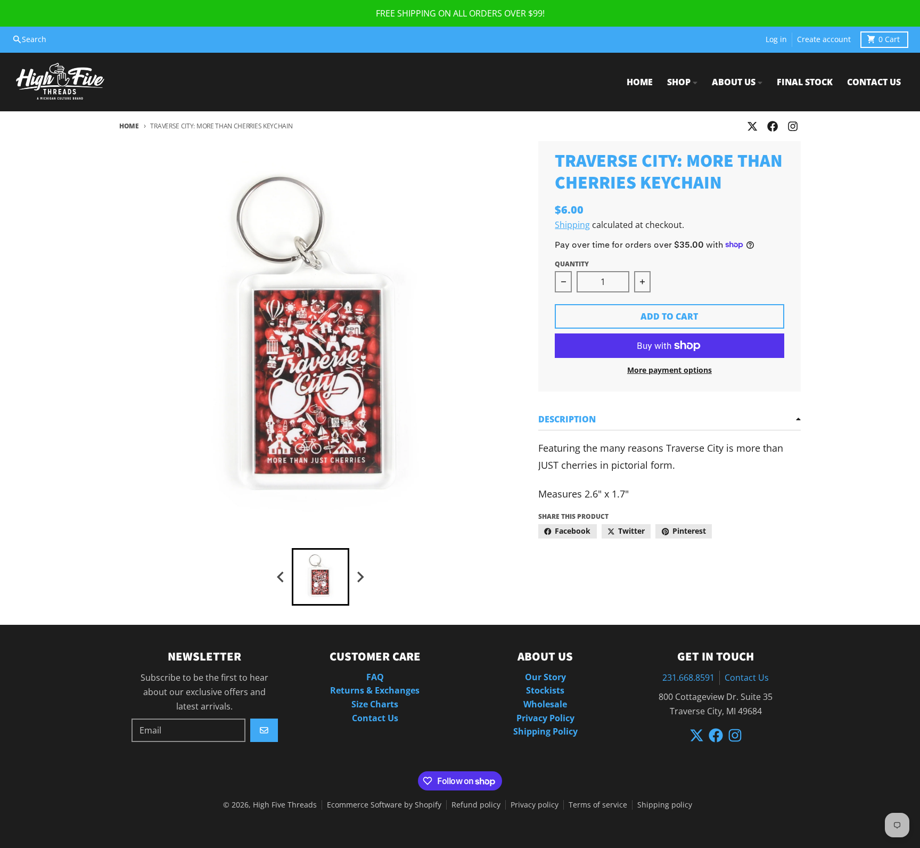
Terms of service (598, 805)
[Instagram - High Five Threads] (793, 126)
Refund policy (475, 805)
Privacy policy (534, 805)
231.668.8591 (688, 677)
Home (129, 126)
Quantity (572, 263)
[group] (320, 577)
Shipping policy (664, 805)
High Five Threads (285, 805)
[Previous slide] (281, 577)
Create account (824, 39)
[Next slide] (359, 577)
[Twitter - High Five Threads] (752, 126)
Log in (776, 39)
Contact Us (747, 677)
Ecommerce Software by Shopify (384, 805)
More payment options (669, 370)
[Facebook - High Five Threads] (773, 126)
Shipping (572, 225)
